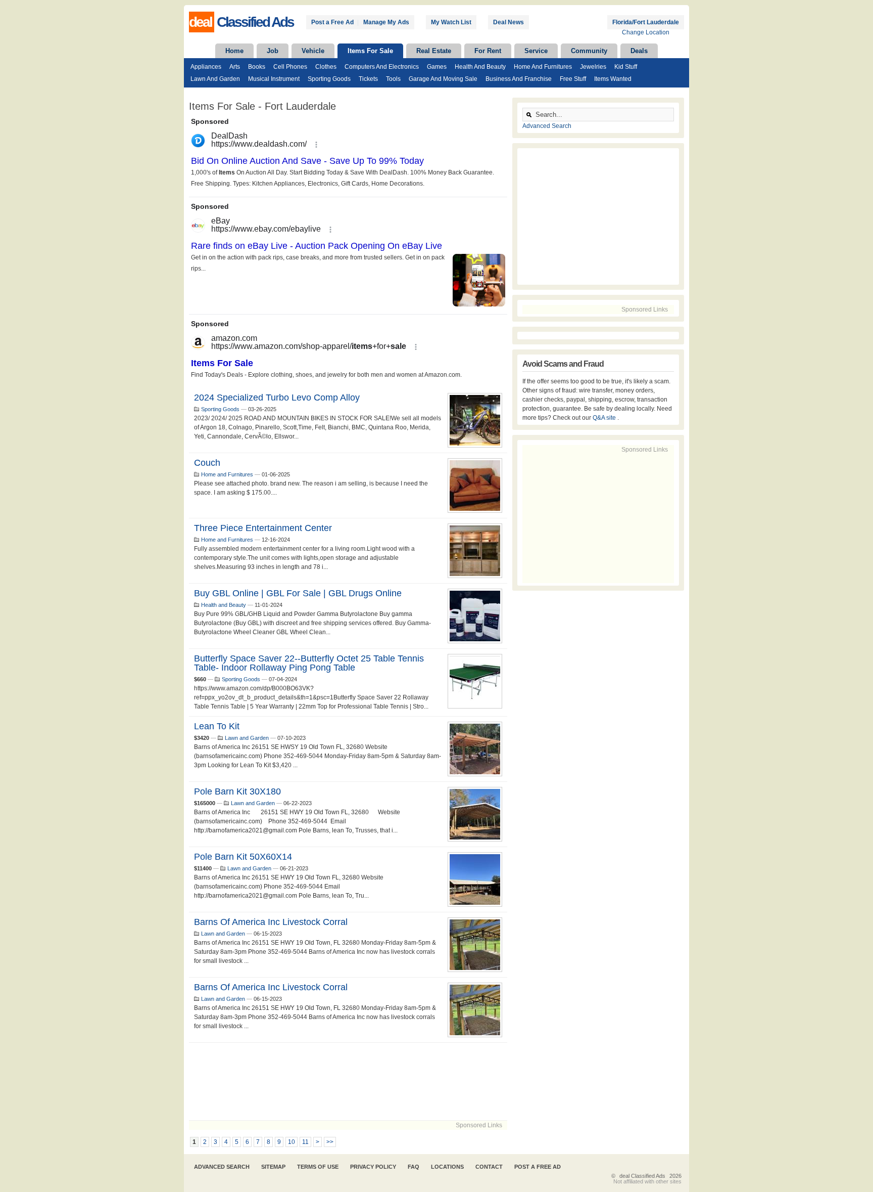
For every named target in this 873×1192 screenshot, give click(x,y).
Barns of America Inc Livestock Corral (271, 922)
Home (234, 51)
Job (272, 51)
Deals (639, 51)
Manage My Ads (386, 22)
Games (437, 66)
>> (329, 1141)
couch (207, 463)
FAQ (413, 1167)
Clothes (325, 66)
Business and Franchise (519, 78)
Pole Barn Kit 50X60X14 (243, 857)
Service (536, 51)
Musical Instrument (274, 78)
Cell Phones (290, 66)
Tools (393, 78)
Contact (489, 1167)
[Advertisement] (348, 1081)
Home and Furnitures (543, 66)
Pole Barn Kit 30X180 (237, 791)
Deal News (508, 22)
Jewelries (593, 66)
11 (305, 1141)
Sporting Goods (329, 78)
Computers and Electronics (382, 66)
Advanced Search (546, 125)
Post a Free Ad (332, 22)
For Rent (487, 51)
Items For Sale (370, 51)
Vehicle (313, 51)
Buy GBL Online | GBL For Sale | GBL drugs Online (298, 593)
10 (291, 1141)
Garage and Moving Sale (443, 78)
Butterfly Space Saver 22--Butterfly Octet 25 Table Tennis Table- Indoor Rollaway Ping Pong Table (309, 663)
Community (589, 51)
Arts (234, 66)
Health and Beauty (480, 66)
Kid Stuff (625, 66)
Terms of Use (317, 1167)
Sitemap (273, 1167)
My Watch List (451, 22)
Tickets (368, 78)
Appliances (205, 66)
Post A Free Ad (537, 1167)
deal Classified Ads (642, 1176)
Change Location (645, 32)
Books (256, 66)
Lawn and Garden (215, 78)
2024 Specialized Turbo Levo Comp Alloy (277, 397)
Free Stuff (573, 78)
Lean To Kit (216, 726)
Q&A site (605, 417)
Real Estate (433, 51)
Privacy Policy (373, 1167)
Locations (447, 1167)
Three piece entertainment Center (263, 528)
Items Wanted (613, 78)
